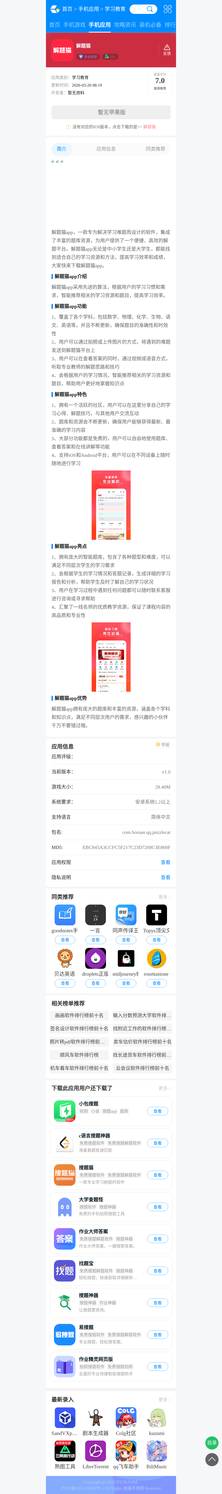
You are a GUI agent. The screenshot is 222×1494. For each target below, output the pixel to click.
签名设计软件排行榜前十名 (79, 1028)
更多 (163, 897)
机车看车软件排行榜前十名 (79, 1068)
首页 (67, 9)
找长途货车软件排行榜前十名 (142, 1055)
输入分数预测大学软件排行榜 (142, 1015)
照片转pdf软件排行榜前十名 (79, 1042)
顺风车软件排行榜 (79, 1055)
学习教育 (115, 9)
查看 (65, 940)
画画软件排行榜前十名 (79, 1015)
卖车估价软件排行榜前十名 (142, 1042)
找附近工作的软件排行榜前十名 (142, 1028)
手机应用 (88, 9)
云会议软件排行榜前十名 (142, 1068)
